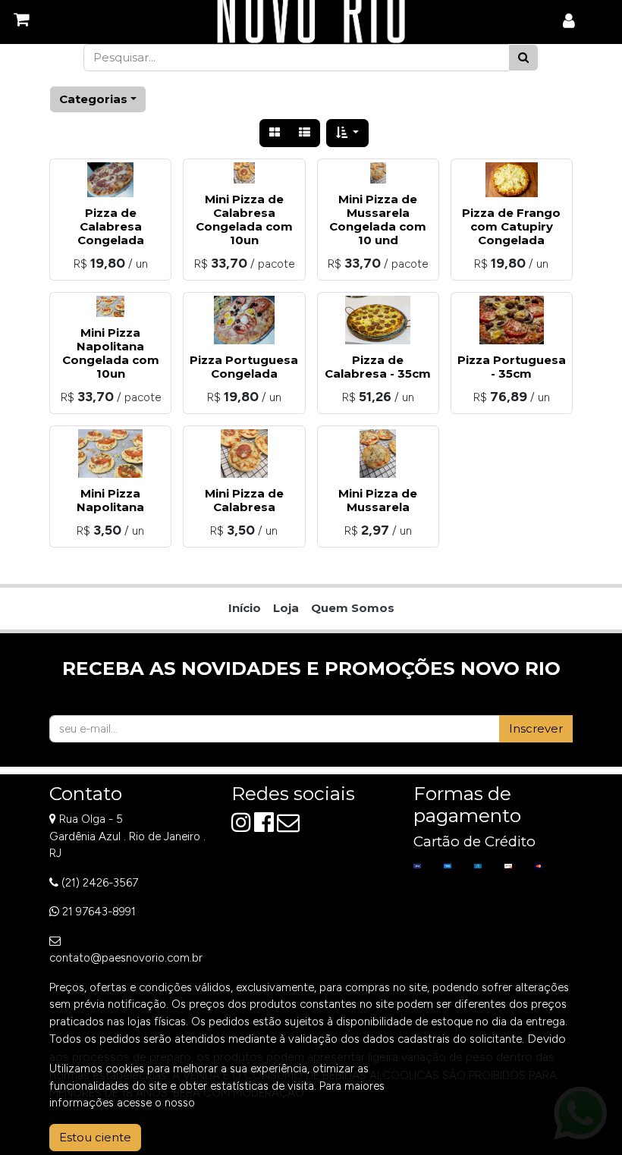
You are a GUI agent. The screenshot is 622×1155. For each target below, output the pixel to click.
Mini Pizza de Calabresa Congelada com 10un (244, 219)
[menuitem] (244, 608)
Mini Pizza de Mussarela (377, 500)
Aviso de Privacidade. (252, 1102)
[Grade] (274, 133)
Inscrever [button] (536, 728)
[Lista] (304, 133)
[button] (347, 133)
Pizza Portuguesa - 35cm (511, 367)
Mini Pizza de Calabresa (244, 500)
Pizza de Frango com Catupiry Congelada (511, 226)
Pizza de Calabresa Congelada (110, 226)
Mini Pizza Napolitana (110, 500)
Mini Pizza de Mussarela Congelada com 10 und (377, 219)
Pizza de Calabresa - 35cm (378, 367)
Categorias (93, 99)
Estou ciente (95, 1137)
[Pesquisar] (523, 58)
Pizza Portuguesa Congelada (244, 367)
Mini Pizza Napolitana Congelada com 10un (110, 353)
